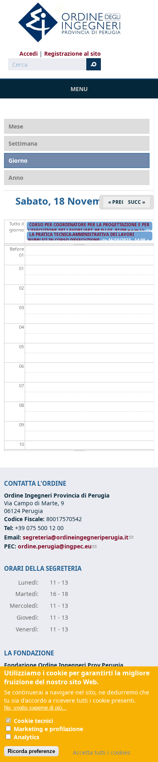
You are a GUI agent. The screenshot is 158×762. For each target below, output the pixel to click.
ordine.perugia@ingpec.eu (57, 546)
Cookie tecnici (33, 721)
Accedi (28, 53)
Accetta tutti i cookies (101, 752)
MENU (79, 89)
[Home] (66, 22)
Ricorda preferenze (31, 751)
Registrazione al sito (72, 53)
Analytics (26, 737)
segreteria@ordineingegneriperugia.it (78, 537)
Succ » (136, 202)
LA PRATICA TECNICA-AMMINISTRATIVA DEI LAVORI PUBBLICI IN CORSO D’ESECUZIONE (81, 237)
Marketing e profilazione (48, 729)
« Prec (116, 202)
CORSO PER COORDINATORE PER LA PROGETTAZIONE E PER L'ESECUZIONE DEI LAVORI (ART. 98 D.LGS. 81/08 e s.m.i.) (88, 227)
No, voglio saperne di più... (35, 708)
